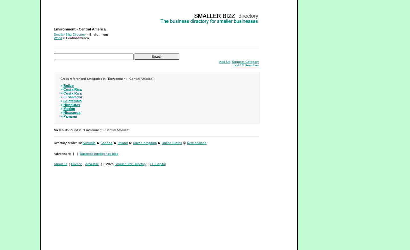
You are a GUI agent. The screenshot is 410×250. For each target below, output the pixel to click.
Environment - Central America (76, 14)
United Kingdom (145, 143)
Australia (89, 143)
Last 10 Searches (246, 65)
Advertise (92, 164)
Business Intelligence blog (99, 153)
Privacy (76, 164)
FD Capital (158, 164)
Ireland (123, 143)
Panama (70, 116)
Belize (68, 86)
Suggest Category (245, 61)
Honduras (71, 105)
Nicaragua (71, 112)
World (58, 38)
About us (60, 164)
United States (172, 143)
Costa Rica (72, 89)
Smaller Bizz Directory (70, 34)
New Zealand (197, 143)
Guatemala (72, 101)
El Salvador (72, 97)
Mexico (69, 109)
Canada (106, 143)
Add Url (224, 61)
